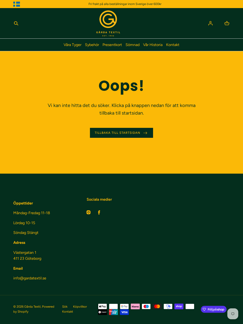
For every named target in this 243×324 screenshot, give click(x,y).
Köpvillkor (80, 306)
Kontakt (172, 44)
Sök (64, 306)
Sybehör (92, 44)
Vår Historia (153, 44)
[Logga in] (210, 23)
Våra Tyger (72, 44)
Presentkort (112, 44)
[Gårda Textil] (108, 23)
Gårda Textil (32, 306)
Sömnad (133, 44)
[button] (16, 23)
